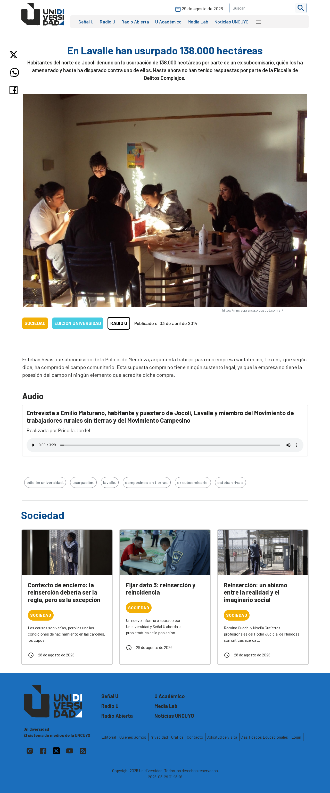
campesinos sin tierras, (146, 482)
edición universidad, (45, 482)
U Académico (168, 21)
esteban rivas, (230, 482)
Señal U (86, 21)
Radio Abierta (135, 21)
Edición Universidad (77, 323)
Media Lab (198, 21)
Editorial (108, 736)
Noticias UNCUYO (231, 21)
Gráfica (177, 736)
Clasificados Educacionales (264, 736)
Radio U (107, 21)
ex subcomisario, (193, 482)
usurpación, (83, 482)
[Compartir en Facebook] (14, 90)
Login (296, 736)
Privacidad (159, 736)
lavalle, (109, 482)
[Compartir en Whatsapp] (14, 72)
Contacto (195, 736)
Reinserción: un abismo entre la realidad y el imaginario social (255, 592)
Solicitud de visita (222, 736)
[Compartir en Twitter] (14, 54)
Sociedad (35, 323)
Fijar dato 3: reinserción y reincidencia (160, 588)
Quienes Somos (132, 736)
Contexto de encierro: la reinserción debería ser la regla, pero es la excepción (64, 592)
